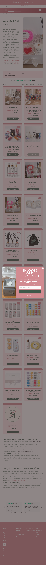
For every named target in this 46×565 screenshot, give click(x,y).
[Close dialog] (42, 268)
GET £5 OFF (30, 292)
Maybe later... (30, 295)
